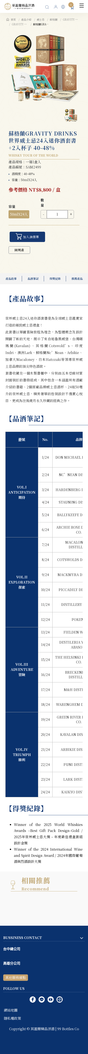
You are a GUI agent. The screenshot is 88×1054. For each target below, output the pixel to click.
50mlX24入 (19, 214)
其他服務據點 (15, 977)
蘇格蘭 (53, 19)
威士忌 (40, 19)
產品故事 (11, 279)
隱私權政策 (12, 1018)
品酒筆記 (33, 279)
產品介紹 (26, 19)
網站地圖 (11, 1010)
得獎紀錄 (55, 279)
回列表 (19, 250)
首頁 (13, 19)
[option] (44, 66)
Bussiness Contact (22, 937)
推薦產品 (77, 279)
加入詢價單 (31, 237)
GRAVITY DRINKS (74, 19)
